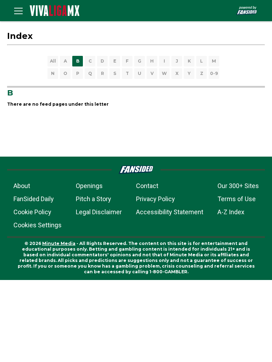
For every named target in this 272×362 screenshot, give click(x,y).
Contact (147, 185)
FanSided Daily (33, 199)
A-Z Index (230, 212)
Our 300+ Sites (238, 185)
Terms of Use (236, 199)
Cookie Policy (32, 212)
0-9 (214, 73)
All (53, 61)
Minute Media (58, 243)
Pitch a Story (93, 199)
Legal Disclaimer (99, 212)
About (21, 185)
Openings (89, 185)
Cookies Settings (37, 225)
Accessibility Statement (169, 212)
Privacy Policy (155, 199)
